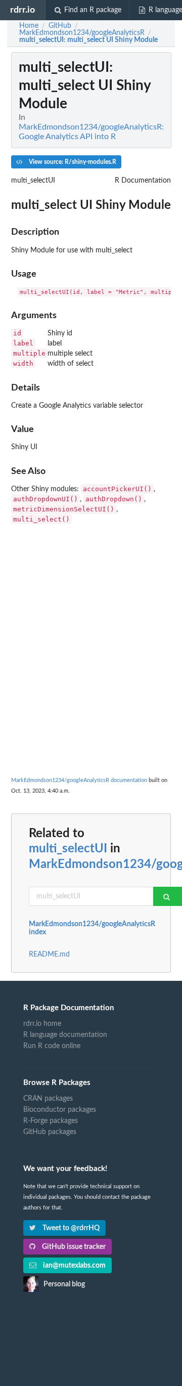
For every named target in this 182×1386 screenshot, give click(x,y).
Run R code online (51, 1046)
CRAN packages (48, 1098)
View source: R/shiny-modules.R (71, 162)
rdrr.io (22, 10)
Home (28, 25)
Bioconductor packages (59, 1109)
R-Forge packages (50, 1120)
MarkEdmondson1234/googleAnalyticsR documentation (79, 780)
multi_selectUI (68, 849)
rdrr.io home (42, 1023)
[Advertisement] (91, 619)
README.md (49, 954)
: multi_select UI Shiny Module (88, 40)
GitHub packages (49, 1132)
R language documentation (65, 1034)
